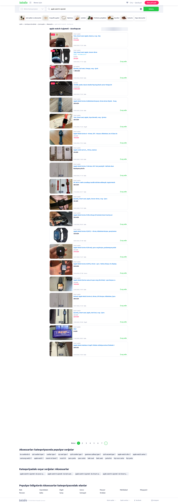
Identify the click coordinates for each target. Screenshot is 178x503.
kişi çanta (129, 458)
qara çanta (72, 458)
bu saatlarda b (25, 454)
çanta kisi (108, 458)
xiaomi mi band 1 (51, 458)
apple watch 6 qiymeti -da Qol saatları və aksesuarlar (61, 474)
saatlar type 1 (51, 454)
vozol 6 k (63, 458)
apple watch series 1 (139, 454)
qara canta (81, 458)
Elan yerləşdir (151, 3)
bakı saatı (99, 458)
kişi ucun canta (119, 458)
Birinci (73, 443)
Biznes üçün (38, 3)
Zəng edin (123, 61)
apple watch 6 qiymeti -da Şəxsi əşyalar (33, 474)
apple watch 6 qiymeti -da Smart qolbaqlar (116, 474)
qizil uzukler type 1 (76, 454)
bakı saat (91, 458)
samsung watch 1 (26, 458)
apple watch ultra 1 (124, 454)
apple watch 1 (38, 458)
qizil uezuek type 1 (109, 454)
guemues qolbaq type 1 (93, 454)
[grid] (89, 235)
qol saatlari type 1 (38, 454)
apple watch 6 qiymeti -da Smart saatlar (88, 474)
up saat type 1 (63, 454)
